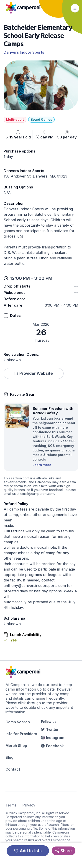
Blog (9, 757)
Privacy (28, 805)
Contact (12, 769)
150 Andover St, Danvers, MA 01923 (35, 176)
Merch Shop (16, 745)
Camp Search (17, 722)
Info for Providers (21, 733)
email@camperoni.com (37, 494)
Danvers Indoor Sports (24, 52)
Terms (10, 805)
